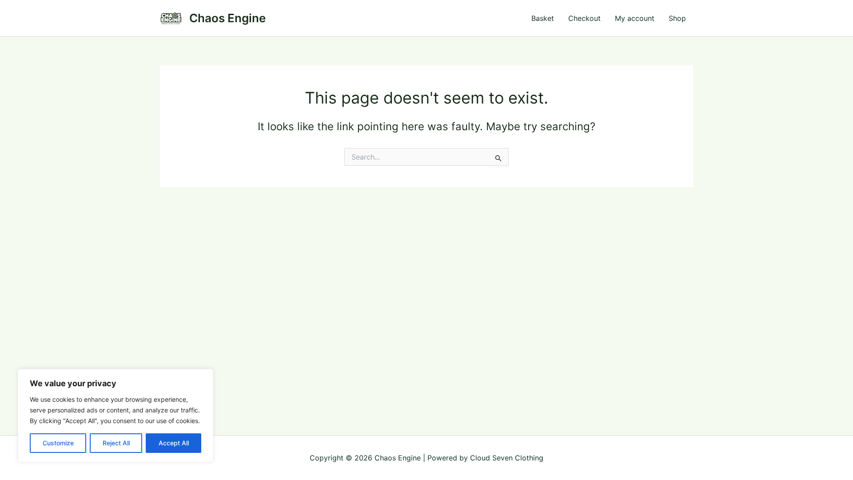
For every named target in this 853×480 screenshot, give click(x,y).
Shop (677, 18)
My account (634, 18)
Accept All (174, 443)
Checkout (584, 18)
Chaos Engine (227, 18)
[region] (115, 415)
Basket (542, 18)
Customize (58, 443)
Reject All (116, 443)
